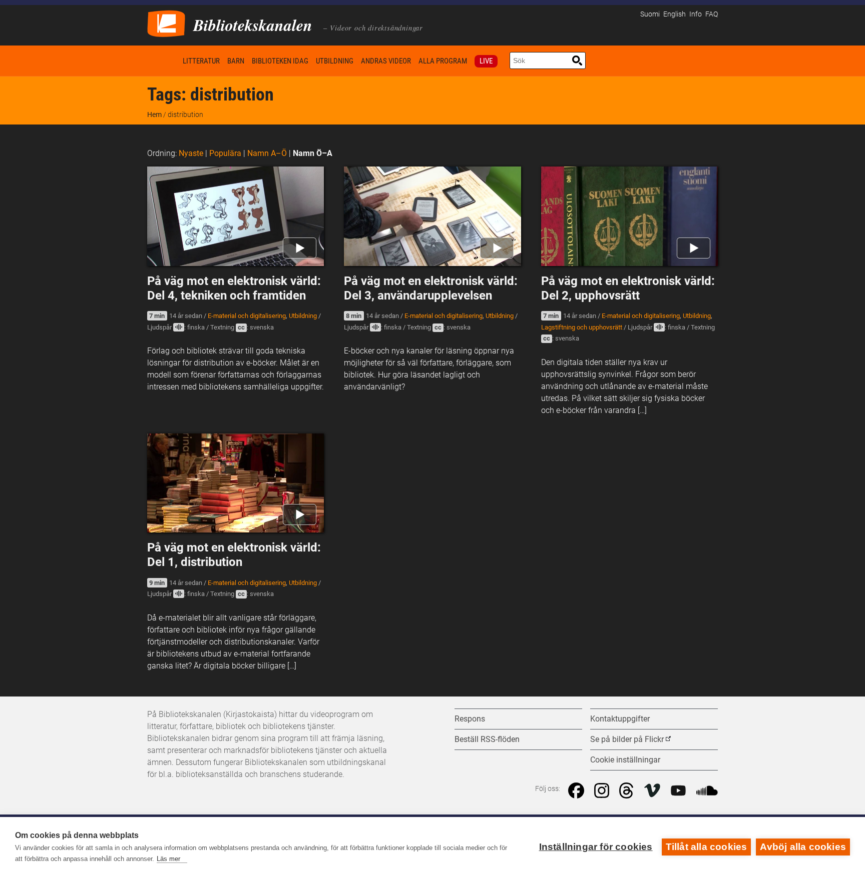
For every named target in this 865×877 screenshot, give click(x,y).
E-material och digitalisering (247, 316)
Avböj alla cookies (803, 847)
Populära (225, 153)
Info (695, 14)
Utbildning (334, 61)
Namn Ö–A (312, 153)
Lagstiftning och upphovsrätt (581, 327)
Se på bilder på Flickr (627, 739)
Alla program (442, 61)
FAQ (711, 14)
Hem (163, 61)
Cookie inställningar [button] (625, 759)
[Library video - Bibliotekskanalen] (166, 23)
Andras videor (386, 61)
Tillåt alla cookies (706, 847)
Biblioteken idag (280, 61)
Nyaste (191, 153)
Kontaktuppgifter (620, 719)
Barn (235, 61)
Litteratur (201, 61)
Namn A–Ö (267, 153)
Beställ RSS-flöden (487, 739)
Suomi (650, 14)
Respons (470, 719)
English (674, 14)
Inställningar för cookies (596, 847)
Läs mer (168, 858)
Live (486, 61)
